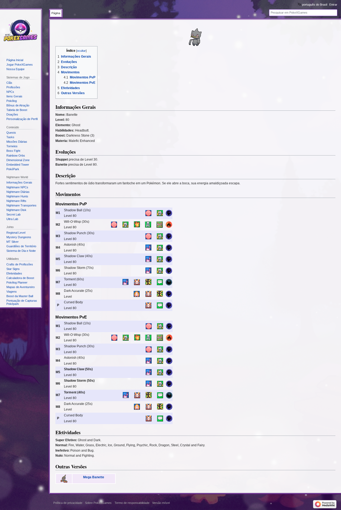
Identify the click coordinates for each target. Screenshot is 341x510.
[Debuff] (148, 224)
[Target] (148, 213)
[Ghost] (169, 213)
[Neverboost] (160, 224)
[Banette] (195, 37)
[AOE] (148, 247)
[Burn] (137, 224)
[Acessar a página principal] (20, 31)
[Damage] (160, 213)
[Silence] (160, 282)
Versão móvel (161, 502)
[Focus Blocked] (137, 282)
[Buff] (148, 282)
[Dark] (169, 282)
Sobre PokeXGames (98, 502)
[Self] (137, 294)
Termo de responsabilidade (132, 502)
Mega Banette (93, 477)
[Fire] (169, 224)
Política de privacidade (67, 502)
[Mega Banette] (63, 478)
